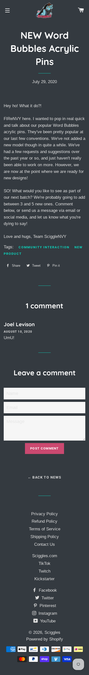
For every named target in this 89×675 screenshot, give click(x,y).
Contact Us (44, 544)
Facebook (47, 590)
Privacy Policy (44, 514)
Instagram (47, 613)
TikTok (44, 563)
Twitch (44, 571)
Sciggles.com (44, 555)
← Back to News (45, 477)
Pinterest (47, 605)
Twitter (47, 598)
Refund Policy (44, 521)
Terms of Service (44, 529)
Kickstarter (44, 579)
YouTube (47, 621)
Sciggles (52, 632)
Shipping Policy (44, 536)
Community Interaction (44, 247)
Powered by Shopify (44, 639)
